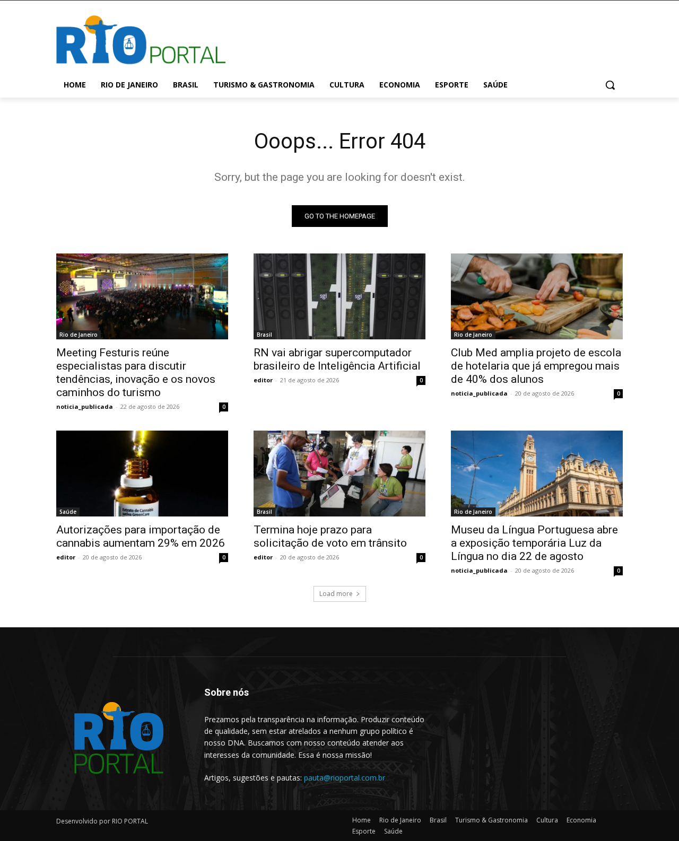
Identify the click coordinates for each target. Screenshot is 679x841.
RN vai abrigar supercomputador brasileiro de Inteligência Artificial (337, 359)
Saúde (67, 511)
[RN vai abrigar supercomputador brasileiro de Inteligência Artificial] (339, 296)
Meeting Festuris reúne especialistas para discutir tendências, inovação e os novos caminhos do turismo (135, 372)
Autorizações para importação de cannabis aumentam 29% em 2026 (140, 536)
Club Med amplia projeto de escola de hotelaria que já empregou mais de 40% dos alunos (536, 366)
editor (263, 380)
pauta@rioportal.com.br (344, 778)
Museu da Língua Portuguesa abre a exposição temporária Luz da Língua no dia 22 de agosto (534, 543)
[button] (610, 85)
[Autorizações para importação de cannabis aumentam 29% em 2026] (142, 473)
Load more (336, 593)
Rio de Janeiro (78, 334)
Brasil (264, 334)
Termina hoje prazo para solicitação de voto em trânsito (330, 536)
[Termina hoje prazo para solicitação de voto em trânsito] (339, 473)
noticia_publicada (84, 406)
